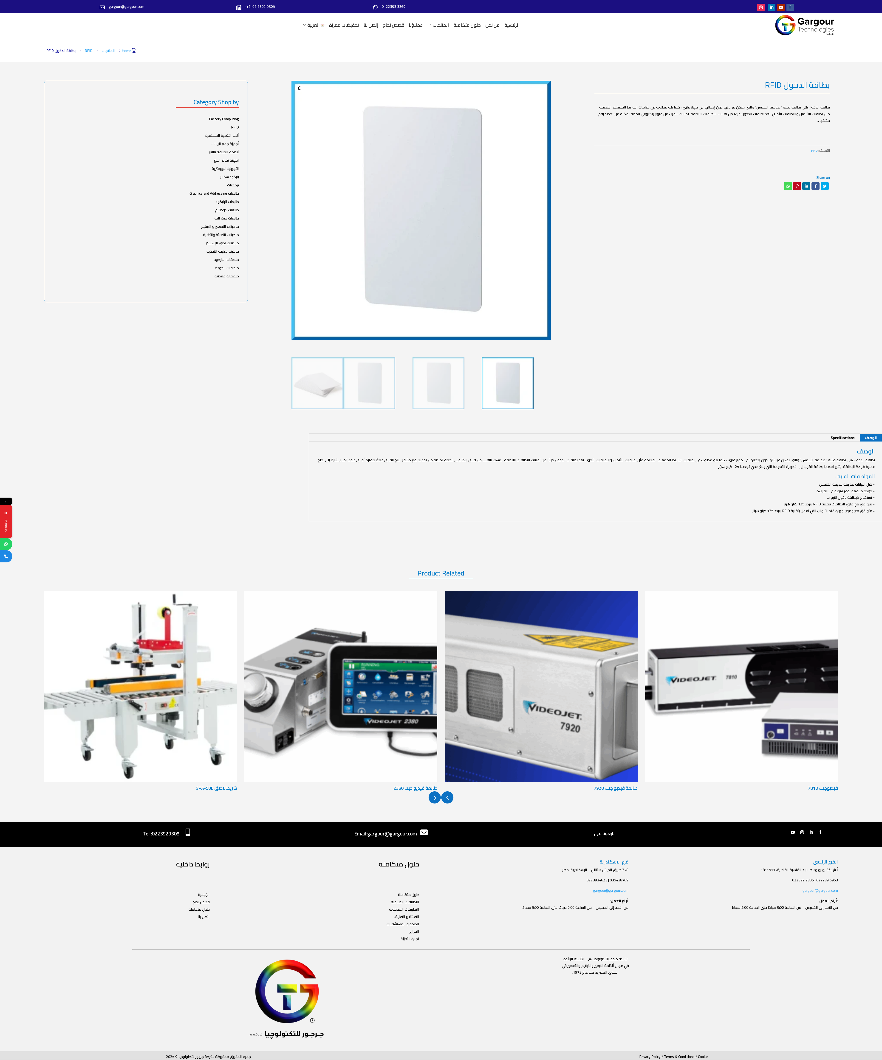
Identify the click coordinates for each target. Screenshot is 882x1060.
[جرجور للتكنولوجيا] (804, 25)
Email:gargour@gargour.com (385, 833)
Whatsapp (788, 186)
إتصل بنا (371, 25)
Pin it (797, 186)
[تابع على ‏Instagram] (761, 7)
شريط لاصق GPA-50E (216, 788)
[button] (299, 88)
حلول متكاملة (467, 25)
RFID (89, 51)
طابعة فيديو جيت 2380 (415, 788)
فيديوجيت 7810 (823, 788)
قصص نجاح (393, 25)
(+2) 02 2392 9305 (260, 6)
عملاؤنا (416, 25)
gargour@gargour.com (610, 890)
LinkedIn (806, 186)
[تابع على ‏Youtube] (781, 7)
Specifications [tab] (843, 437)
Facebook (815, 186)
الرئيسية (512, 25)
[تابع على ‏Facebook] (790, 7)
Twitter (825, 186)
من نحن (492, 25)
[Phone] (6, 556)
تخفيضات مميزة (344, 25)
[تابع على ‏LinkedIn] (771, 7)
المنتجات (441, 25)
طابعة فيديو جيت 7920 (616, 788)
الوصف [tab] (871, 437)
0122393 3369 (393, 6)
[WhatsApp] (6, 544)
